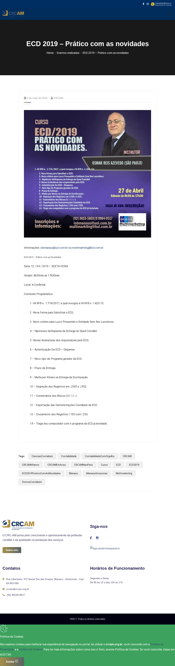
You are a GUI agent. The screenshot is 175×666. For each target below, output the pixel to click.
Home (50, 53)
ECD (118, 464)
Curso (104, 464)
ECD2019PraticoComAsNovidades (41, 473)
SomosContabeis (32, 481)
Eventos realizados (68, 53)
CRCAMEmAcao (57, 464)
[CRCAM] (13, 13)
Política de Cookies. (31, 649)
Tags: (21, 456)
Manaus (73, 473)
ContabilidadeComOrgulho (100, 456)
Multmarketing (124, 473)
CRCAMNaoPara (83, 464)
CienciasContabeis (42, 456)
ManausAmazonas (96, 473)
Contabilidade (69, 456)
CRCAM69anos (30, 464)
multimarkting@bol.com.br (87, 247)
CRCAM (58, 97)
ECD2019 (134, 464)
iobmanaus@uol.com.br (54, 247)
